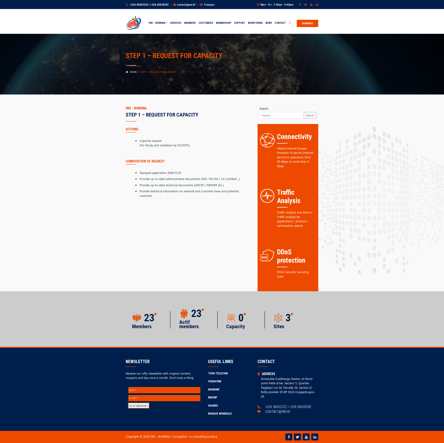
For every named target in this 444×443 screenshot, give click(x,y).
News (269, 22)
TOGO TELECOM (218, 373)
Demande (307, 23)
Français (209, 4)
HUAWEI (213, 405)
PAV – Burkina (157, 22)
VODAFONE (214, 381)
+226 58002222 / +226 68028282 (149, 4)
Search (310, 115)
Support (239, 22)
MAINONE (214, 389)
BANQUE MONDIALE (220, 413)
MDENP (212, 397)
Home (133, 72)
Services (175, 22)
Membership (223, 22)
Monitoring (255, 22)
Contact (280, 22)
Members (190, 22)
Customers (206, 22)
